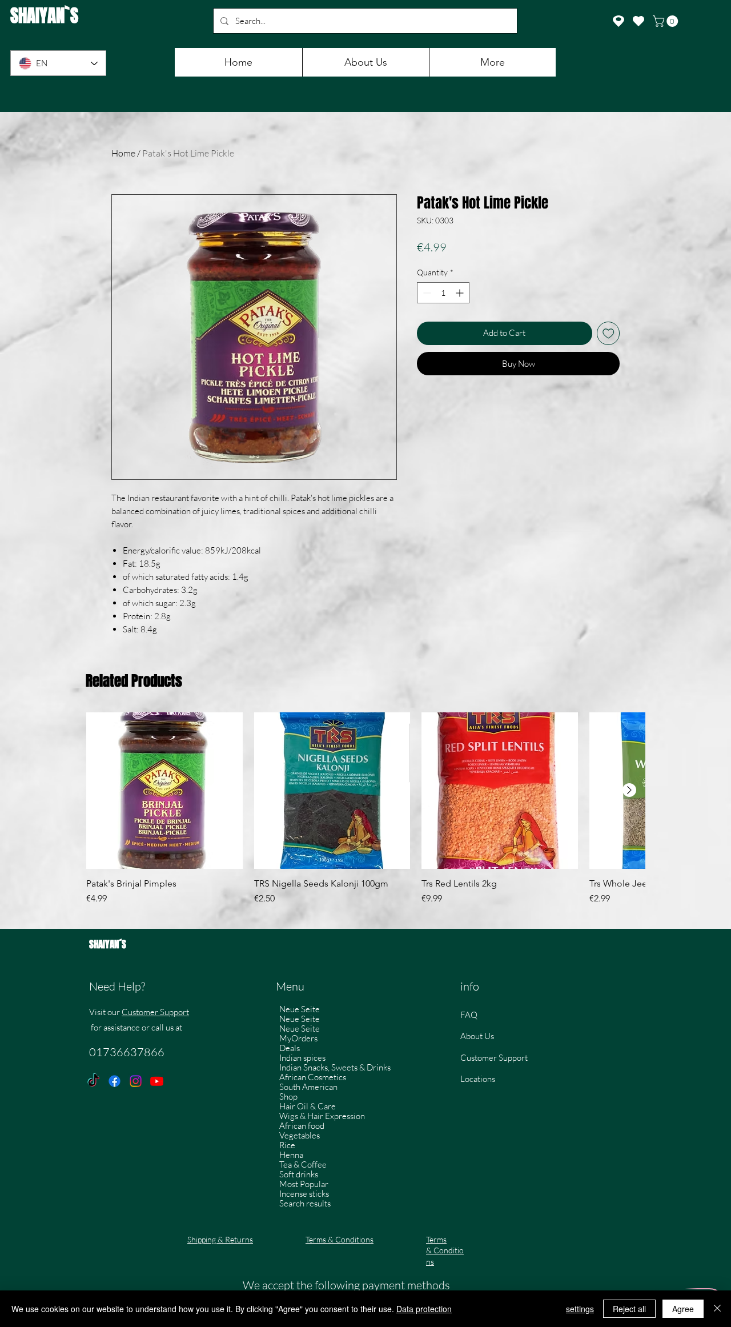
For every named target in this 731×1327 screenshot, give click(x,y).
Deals (289, 1048)
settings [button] (580, 1308)
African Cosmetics (312, 1077)
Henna (291, 1155)
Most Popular (303, 1184)
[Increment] (460, 293)
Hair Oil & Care (307, 1106)
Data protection (424, 1308)
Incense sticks (304, 1193)
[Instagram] (135, 1081)
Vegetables (299, 1135)
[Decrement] (426, 293)
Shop (288, 1096)
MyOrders (298, 1038)
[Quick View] (164, 790)
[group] (365, 814)
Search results (305, 1203)
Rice (287, 1145)
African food (301, 1125)
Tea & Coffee (303, 1164)
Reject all (629, 1308)
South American (308, 1087)
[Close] (717, 1309)
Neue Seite (299, 1009)
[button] (667, 21)
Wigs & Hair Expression (322, 1116)
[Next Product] (629, 790)
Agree (683, 1308)
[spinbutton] (443, 293)
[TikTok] (93, 1081)
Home (123, 153)
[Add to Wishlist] (608, 333)
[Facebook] (114, 1081)
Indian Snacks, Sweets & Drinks (335, 1067)
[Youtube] (156, 1081)
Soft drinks (298, 1174)
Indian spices (302, 1058)
